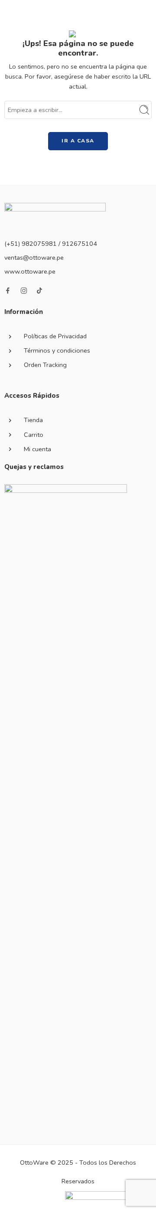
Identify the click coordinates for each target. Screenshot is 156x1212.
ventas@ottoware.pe (34, 257)
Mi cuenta (37, 449)
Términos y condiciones (57, 350)
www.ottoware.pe (29, 271)
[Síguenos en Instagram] (24, 290)
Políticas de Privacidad (55, 336)
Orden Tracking (45, 364)
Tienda (33, 420)
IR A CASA (78, 140)
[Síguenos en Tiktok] (39, 290)
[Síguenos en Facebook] (7, 290)
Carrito (33, 434)
